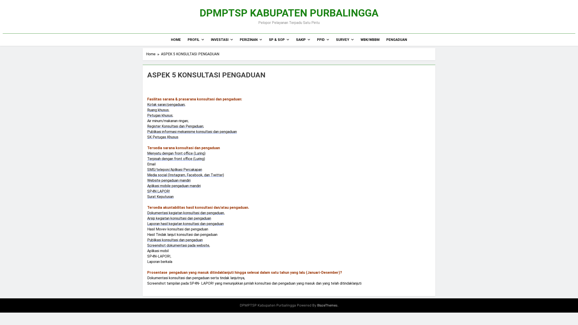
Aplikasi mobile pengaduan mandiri (174, 186)
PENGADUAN (396, 40)
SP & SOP (277, 40)
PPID (321, 40)
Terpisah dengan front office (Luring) (176, 159)
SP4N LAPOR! (158, 191)
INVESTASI (219, 40)
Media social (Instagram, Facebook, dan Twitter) (185, 175)
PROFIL (194, 40)
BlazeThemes (327, 305)
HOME (176, 40)
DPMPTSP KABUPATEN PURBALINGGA (289, 13)
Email (151, 164)
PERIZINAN (249, 40)
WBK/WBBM (370, 40)
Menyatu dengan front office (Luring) (176, 153)
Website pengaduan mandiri (169, 180)
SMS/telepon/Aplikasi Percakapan (174, 169)
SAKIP (301, 40)
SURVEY (342, 40)
